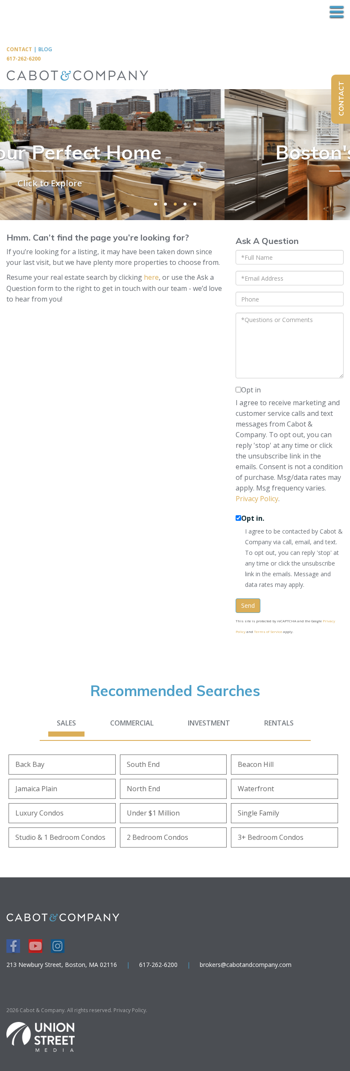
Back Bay (29, 764)
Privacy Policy (257, 498)
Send (248, 605)
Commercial (132, 723)
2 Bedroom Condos (157, 837)
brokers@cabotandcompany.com (246, 965)
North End (143, 788)
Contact (19, 49)
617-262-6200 (23, 58)
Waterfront (256, 788)
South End (143, 764)
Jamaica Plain (36, 788)
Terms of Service (268, 631)
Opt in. (252, 518)
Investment (209, 723)
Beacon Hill (256, 764)
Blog (45, 49)
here (151, 277)
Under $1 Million (153, 813)
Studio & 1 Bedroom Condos (60, 837)
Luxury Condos (39, 813)
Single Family (258, 813)
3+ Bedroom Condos (270, 837)
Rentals (279, 723)
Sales (66, 723)
